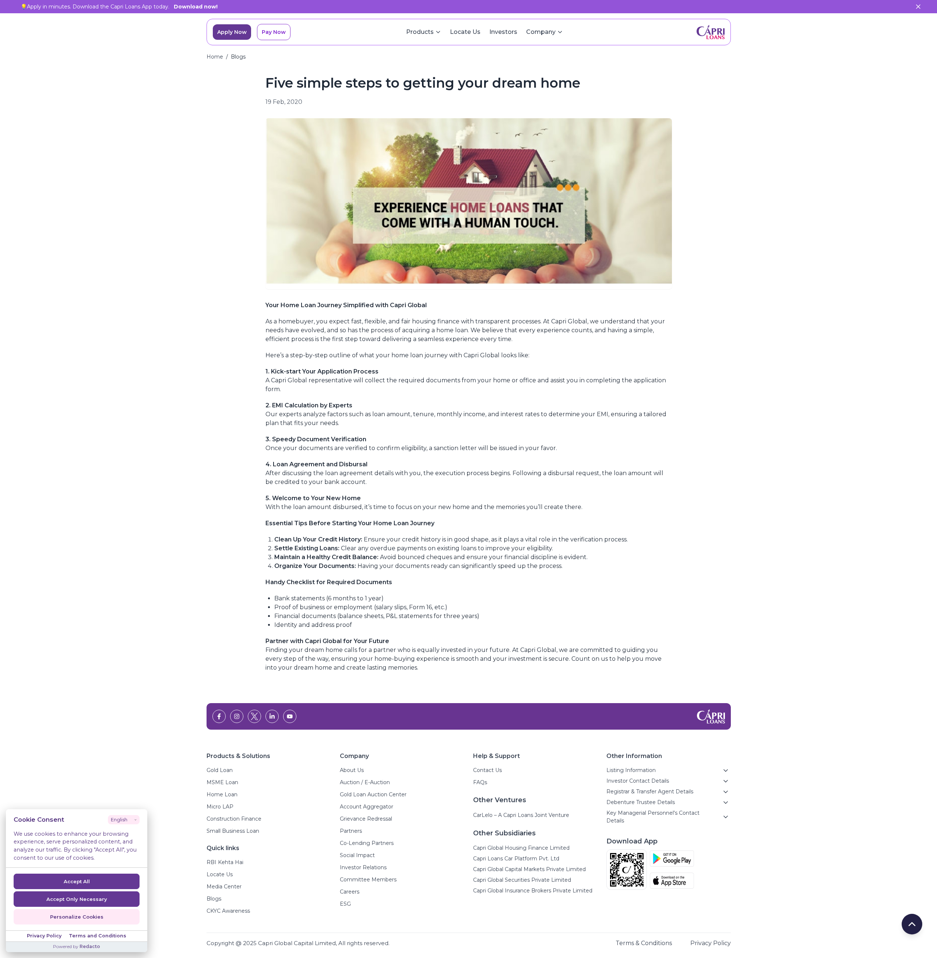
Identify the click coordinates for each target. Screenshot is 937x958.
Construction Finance (234, 818)
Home (215, 56)
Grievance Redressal (366, 818)
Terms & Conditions (644, 943)
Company (541, 31)
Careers (349, 891)
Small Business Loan (233, 831)
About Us (352, 770)
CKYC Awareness (228, 911)
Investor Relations (363, 867)
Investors (503, 31)
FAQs (480, 782)
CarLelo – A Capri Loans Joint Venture (521, 815)
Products (420, 31)
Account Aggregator (366, 806)
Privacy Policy (710, 943)
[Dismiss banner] (918, 6)
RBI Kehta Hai (225, 862)
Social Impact (357, 855)
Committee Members (368, 879)
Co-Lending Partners (367, 843)
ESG (345, 904)
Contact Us (487, 770)
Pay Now (274, 32)
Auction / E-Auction (365, 782)
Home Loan (222, 794)
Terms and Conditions (97, 935)
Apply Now (232, 32)
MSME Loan (222, 782)
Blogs (214, 898)
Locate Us (465, 31)
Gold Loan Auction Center (373, 794)
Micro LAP (220, 806)
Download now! (196, 6)
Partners (351, 831)
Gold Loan (220, 770)
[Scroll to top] (912, 924)
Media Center (224, 886)
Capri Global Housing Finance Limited (521, 848)
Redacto (90, 946)
